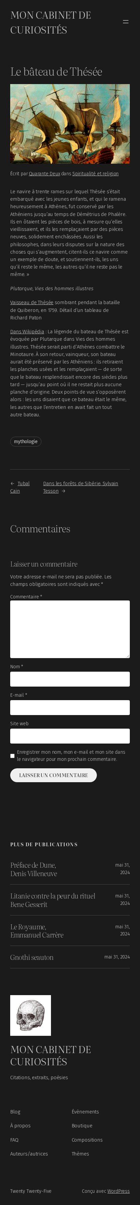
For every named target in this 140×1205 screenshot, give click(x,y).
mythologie (26, 442)
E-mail (18, 695)
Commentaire (26, 597)
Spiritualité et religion (95, 174)
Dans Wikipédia (27, 332)
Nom (16, 667)
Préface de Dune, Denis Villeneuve (33, 869)
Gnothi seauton (31, 957)
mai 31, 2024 (117, 957)
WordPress (118, 1191)
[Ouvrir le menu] (126, 22)
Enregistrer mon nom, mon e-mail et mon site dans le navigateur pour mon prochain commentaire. (71, 756)
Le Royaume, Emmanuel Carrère (37, 930)
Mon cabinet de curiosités (50, 22)
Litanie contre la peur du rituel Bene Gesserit (52, 899)
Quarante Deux (44, 174)
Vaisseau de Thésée (31, 302)
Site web (19, 724)
